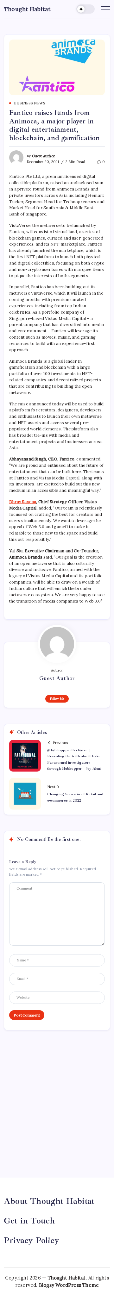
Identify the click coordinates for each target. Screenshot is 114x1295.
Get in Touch (29, 1220)
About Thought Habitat (49, 1201)
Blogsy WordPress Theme (69, 1285)
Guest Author (43, 156)
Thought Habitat (27, 9)
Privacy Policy (31, 1240)
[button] (85, 9)
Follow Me (57, 699)
